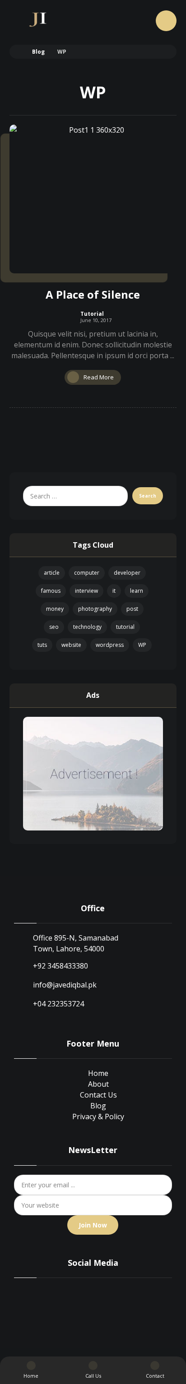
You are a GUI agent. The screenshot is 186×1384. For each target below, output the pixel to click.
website (71, 645)
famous (50, 591)
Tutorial (92, 314)
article (52, 573)
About (98, 1084)
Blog (98, 1106)
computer (86, 573)
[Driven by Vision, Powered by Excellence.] (39, 19)
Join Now (93, 1225)
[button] (166, 20)
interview (86, 591)
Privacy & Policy (98, 1116)
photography (95, 609)
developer (127, 573)
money (55, 609)
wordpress (110, 645)
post (132, 609)
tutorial (125, 627)
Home (98, 1073)
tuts (42, 645)
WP (142, 645)
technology (87, 627)
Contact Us (98, 1095)
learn (136, 591)
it (114, 591)
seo (54, 627)
